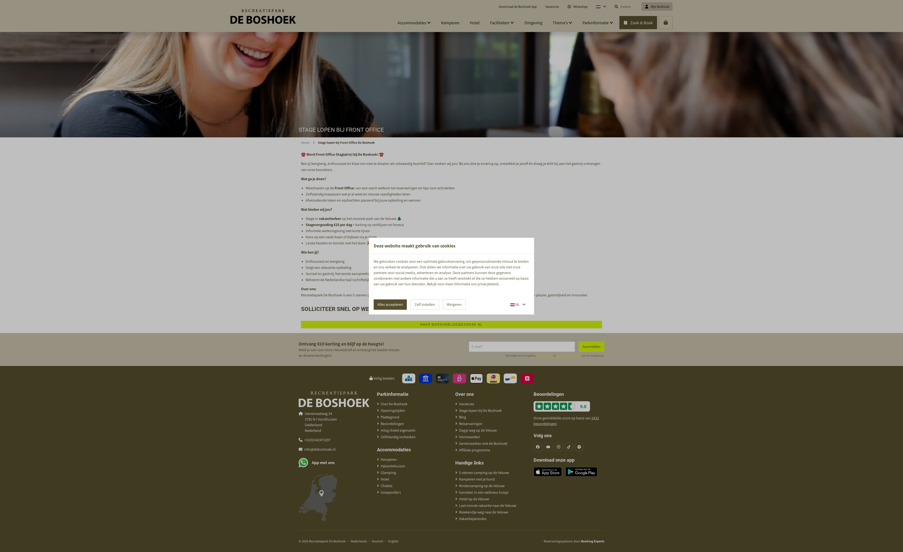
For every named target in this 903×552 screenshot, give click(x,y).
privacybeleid (488, 284)
